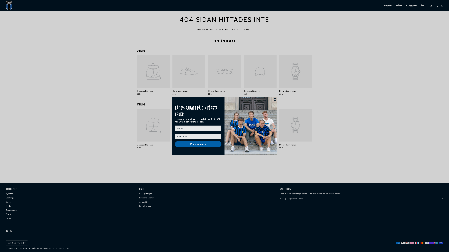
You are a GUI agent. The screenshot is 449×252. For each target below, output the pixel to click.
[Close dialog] (275, 99)
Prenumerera (198, 144)
